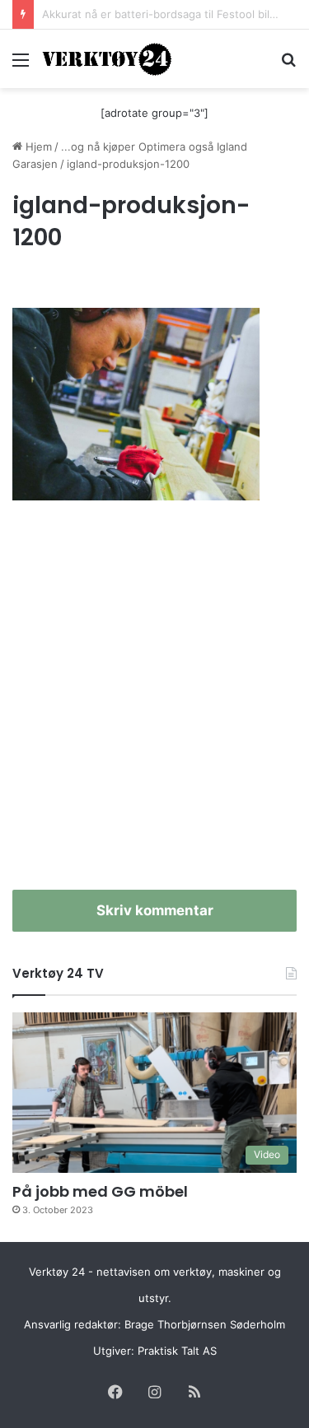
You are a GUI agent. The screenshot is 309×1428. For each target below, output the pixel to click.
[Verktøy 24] (107, 59)
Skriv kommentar (154, 910)
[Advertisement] (154, 704)
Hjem (37, 146)
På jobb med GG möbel (100, 1191)
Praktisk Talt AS (177, 1350)
